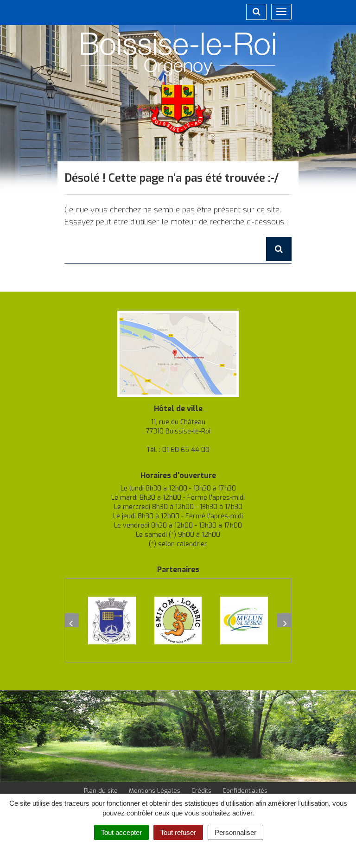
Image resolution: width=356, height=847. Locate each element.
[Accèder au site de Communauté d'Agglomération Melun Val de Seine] (244, 620)
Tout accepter (121, 832)
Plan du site (101, 791)
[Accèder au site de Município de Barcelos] (112, 620)
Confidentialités (244, 791)
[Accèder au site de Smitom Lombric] (178, 620)
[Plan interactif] (178, 353)
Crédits (201, 791)
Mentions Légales (154, 791)
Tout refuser (178, 832)
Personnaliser (235, 832)
